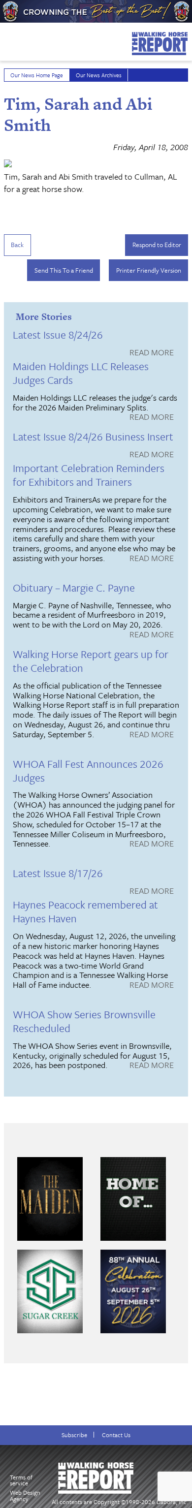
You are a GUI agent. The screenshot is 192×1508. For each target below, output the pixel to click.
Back (17, 245)
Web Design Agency (25, 1495)
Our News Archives (99, 75)
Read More (151, 352)
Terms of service (21, 1480)
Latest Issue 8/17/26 (58, 872)
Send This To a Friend (63, 270)
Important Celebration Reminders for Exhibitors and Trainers (88, 474)
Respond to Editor (156, 245)
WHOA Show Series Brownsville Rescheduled (84, 1021)
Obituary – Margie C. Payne (74, 587)
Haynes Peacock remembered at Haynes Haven (85, 911)
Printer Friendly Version (148, 270)
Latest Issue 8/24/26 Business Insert (93, 436)
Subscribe (74, 1435)
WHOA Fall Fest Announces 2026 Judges (88, 770)
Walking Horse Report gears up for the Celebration (90, 660)
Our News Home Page (36, 75)
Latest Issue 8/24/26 (58, 334)
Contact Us (116, 1435)
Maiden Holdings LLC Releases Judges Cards (81, 372)
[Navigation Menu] (6, 39)
